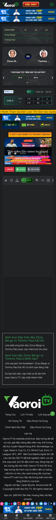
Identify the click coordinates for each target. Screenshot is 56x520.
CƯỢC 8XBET (31, 4)
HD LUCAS (35, 169)
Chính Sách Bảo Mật (15, 427)
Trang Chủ (10, 414)
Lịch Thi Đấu (27, 414)
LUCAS (22, 169)
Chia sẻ (47, 125)
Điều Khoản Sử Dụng (37, 421)
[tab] (10, 125)
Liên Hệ (28, 433)
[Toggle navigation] (52, 4)
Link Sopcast (44, 414)
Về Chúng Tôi (15, 421)
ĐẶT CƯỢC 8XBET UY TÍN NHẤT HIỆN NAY (31, 135)
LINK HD (10, 169)
